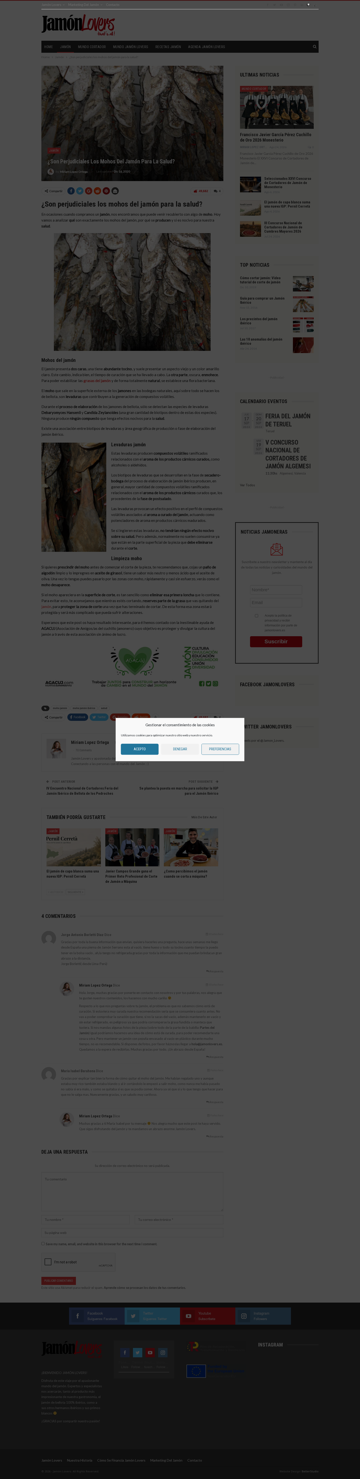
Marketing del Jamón (83, 5)
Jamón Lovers (51, 5)
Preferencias (220, 749)
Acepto (140, 749)
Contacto (113, 5)
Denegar (180, 749)
